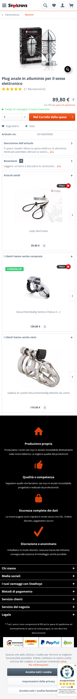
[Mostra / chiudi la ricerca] (45, 5)
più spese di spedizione (63, 104)
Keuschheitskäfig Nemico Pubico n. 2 (38, 312)
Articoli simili (12, 175)
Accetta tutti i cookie (39, 672)
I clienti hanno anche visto (20, 337)
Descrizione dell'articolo (18, 143)
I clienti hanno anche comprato (23, 256)
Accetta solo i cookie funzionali (38, 690)
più (51, 151)
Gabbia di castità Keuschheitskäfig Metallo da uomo (39, 393)
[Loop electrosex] (38, 205)
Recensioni (10, 161)
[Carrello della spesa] (71, 5)
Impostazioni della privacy (38, 681)
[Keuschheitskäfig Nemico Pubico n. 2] (38, 286)
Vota (32, 126)
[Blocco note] (53, 5)
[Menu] (5, 5)
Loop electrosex (38, 231)
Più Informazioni (38, 665)
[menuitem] (5, 5)
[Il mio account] (62, 5)
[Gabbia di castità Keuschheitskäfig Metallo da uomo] (38, 366)
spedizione (63, 624)
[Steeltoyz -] (18, 6)
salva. (63, 661)
